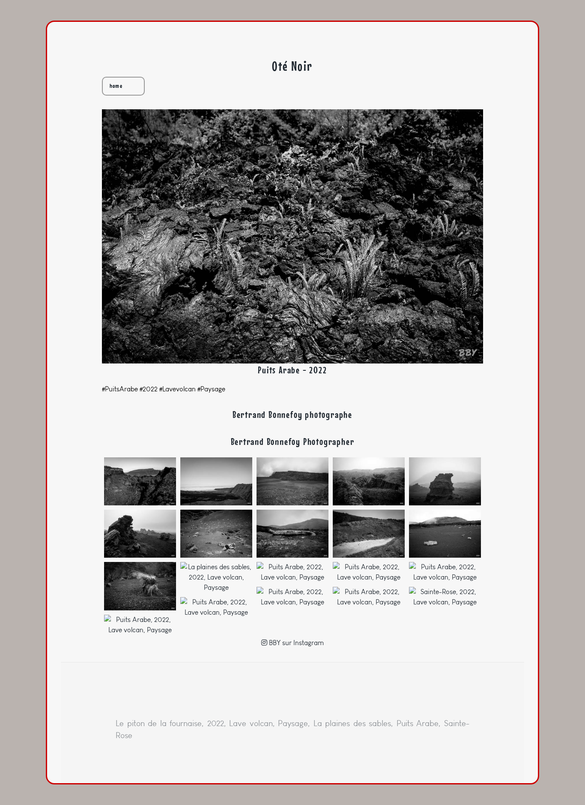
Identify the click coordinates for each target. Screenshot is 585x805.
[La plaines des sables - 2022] (292, 481)
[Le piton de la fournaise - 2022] (140, 481)
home (116, 86)
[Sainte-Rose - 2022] (445, 597)
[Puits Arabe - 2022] (292, 572)
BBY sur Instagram (295, 643)
